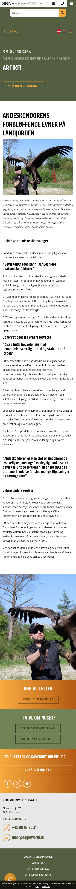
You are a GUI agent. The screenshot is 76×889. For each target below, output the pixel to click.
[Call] (62, 3)
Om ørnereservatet (38, 868)
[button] (71, 3)
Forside (7, 51)
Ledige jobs (38, 862)
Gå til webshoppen (40, 769)
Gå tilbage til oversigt (25, 86)
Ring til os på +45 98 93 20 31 (38, 739)
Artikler (22, 51)
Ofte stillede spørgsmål (38, 874)
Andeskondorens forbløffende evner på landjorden (37, 59)
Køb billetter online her (38, 699)
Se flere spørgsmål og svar (37, 728)
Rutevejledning (13, 819)
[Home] (24, 3)
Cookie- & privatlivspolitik (38, 856)
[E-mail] (53, 3)
